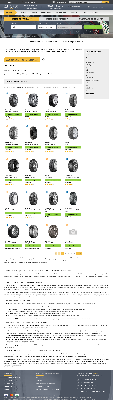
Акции (95, 12)
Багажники (61, 12)
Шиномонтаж (10, 383)
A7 (87, 90)
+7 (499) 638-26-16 (54, 6)
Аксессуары (46, 12)
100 (87, 55)
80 (87, 57)
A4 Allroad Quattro (92, 80)
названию (30, 87)
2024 (12, 65)
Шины (23, 12)
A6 (87, 85)
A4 (87, 75)
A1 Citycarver (90, 65)
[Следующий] (77, 253)
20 (24, 82)
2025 (6, 65)
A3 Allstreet (90, 73)
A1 (87, 60)
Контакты (8, 380)
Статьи (39, 380)
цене (36, 87)
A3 (87, 70)
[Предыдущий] (59, 253)
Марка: (13, 23)
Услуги (85, 12)
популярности (20, 87)
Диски (34, 12)
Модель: (60, 23)
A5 (87, 83)
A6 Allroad (89, 88)
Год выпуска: (42, 23)
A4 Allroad (89, 78)
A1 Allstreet (90, 62)
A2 (87, 67)
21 (26, 82)
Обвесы (74, 12)
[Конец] (80, 253)
